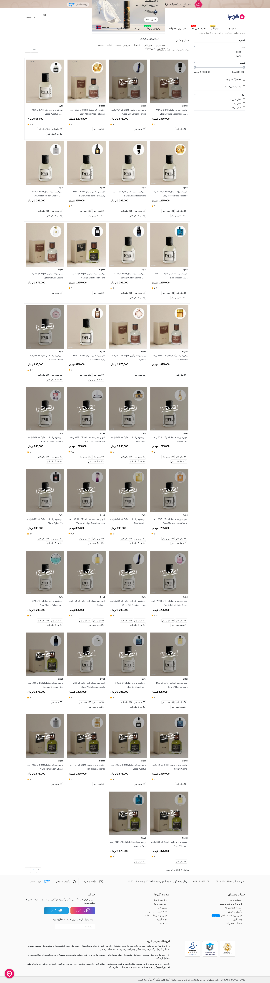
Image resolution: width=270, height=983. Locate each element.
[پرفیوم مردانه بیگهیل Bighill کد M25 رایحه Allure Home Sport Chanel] (45, 736)
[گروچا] (228, 17)
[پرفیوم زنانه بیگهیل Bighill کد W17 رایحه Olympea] (128, 327)
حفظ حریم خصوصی (158, 911)
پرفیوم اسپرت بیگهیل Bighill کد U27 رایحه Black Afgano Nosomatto (172, 112)
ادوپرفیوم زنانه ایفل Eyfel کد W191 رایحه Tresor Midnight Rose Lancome (87, 521)
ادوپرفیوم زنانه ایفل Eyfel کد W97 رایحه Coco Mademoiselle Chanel (170, 521)
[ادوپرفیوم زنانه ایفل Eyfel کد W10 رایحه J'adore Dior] (169, 408)
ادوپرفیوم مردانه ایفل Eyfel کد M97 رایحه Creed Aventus (47, 112)
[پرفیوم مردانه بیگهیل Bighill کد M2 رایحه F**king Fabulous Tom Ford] (86, 245)
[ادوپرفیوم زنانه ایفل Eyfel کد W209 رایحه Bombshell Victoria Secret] (169, 572)
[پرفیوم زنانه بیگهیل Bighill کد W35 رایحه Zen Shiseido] (169, 327)
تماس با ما (162, 907)
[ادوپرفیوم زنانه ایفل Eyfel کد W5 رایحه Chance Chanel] (45, 327)
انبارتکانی (214, 28)
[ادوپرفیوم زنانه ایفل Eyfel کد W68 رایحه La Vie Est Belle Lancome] (45, 408)
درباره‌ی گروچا (160, 900)
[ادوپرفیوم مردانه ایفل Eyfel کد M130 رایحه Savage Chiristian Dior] (128, 245)
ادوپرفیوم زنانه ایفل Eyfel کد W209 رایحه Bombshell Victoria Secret (169, 603)
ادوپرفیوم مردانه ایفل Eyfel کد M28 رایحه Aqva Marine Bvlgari (47, 603)
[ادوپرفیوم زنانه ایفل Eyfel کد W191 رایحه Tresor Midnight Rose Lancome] (86, 490)
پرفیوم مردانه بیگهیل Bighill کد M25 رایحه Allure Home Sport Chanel (45, 767)
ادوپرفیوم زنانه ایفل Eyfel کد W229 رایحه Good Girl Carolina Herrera (128, 603)
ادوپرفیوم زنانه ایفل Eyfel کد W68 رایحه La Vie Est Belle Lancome (45, 439)
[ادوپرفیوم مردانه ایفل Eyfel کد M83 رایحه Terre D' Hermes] (169, 654)
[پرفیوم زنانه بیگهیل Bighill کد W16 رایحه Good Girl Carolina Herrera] (128, 81)
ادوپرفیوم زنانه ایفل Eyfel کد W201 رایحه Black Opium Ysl (45, 521)
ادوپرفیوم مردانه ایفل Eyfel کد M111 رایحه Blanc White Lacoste (89, 685)
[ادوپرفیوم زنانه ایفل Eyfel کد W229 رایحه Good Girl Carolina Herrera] (128, 572)
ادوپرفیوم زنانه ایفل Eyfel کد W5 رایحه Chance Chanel (46, 357)
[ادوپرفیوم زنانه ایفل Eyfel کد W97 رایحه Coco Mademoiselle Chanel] (169, 490)
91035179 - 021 (201, 881)
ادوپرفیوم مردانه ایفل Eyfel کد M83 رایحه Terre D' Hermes (172, 685)
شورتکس (147, 45)
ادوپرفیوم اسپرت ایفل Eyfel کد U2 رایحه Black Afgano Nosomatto (128, 194)
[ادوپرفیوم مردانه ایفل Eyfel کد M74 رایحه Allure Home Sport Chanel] (45, 163)
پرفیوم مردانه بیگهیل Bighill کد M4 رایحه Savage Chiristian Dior (45, 685)
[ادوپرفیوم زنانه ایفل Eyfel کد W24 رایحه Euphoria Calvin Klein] (86, 408)
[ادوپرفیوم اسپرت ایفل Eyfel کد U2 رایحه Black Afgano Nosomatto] (128, 163)
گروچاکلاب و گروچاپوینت (231, 904)
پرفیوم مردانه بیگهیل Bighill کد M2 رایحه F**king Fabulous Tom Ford (87, 276)
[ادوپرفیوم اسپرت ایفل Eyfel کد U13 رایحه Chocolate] (86, 327)
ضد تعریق (160, 45)
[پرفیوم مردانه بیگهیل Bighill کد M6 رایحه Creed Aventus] (128, 736)
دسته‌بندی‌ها (232, 28)
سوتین (161, 48)
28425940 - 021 (224, 881)
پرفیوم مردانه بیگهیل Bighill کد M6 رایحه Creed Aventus (128, 767)
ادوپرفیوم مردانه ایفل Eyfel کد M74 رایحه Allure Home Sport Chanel (47, 194)
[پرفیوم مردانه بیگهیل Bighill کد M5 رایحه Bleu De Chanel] (169, 736)
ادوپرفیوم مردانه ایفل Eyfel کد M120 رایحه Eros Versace (171, 276)
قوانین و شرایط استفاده (156, 915)
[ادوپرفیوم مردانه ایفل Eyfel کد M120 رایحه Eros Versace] (169, 245)
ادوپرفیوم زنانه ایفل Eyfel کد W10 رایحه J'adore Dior (170, 439)
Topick (136, 45)
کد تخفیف (162, 923)
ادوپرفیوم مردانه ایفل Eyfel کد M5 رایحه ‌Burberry (87, 603)
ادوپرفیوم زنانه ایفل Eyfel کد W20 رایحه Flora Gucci (128, 439)
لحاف (109, 45)
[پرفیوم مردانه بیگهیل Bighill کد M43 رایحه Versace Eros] (128, 813)
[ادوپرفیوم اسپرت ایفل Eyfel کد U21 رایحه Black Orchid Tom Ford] (86, 163)
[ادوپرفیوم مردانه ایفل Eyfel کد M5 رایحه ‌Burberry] (86, 572)
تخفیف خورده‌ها (198, 28)
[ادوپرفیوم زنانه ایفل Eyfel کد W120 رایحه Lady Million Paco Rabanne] (169, 163)
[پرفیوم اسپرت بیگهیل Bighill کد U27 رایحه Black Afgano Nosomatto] (169, 81)
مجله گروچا (122, 28)
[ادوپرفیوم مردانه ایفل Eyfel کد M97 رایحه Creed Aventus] (45, 81)
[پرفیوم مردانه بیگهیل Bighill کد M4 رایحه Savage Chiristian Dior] (45, 654)
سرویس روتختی (122, 45)
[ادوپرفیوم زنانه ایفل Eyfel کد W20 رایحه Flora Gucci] (128, 408)
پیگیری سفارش (235, 911)
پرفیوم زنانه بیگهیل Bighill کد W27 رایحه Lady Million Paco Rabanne (87, 112)
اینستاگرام (80, 910)
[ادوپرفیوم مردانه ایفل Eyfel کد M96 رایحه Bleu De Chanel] (128, 654)
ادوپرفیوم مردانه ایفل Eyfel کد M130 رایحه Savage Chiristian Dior (130, 276)
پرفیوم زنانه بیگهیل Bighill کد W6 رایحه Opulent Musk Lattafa (46, 276)
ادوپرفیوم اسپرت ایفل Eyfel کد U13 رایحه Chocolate (89, 357)
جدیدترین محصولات (178, 28)
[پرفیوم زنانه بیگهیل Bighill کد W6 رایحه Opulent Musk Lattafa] (45, 245)
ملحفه (100, 45)
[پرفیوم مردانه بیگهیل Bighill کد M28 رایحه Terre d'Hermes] (169, 813)
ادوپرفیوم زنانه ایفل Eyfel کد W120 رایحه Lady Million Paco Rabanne (169, 194)
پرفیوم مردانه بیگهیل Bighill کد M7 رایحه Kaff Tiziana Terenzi (87, 767)
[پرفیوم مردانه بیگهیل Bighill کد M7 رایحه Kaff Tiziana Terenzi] (86, 736)
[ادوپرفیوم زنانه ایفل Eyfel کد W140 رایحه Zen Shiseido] (128, 490)
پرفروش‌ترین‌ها (153, 28)
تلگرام (54, 910)
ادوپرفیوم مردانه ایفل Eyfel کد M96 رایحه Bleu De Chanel (130, 685)
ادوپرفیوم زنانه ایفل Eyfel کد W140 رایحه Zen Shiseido (128, 521)
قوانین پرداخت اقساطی (227, 915)
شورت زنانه (149, 48)
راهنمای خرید (236, 900)
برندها (137, 28)
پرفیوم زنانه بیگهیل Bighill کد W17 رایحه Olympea (128, 357)
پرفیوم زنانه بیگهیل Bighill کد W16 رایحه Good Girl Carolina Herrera (128, 112)
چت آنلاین (237, 919)
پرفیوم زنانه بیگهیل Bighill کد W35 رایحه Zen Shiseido (170, 357)
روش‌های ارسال (160, 904)
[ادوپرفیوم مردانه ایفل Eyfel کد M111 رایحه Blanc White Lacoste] (86, 654)
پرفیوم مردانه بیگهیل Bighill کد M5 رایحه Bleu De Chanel (170, 767)
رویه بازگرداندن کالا (233, 907)
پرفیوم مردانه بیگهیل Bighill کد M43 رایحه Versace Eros (128, 844)
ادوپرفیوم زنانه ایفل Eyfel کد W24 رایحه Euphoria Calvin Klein (87, 439)
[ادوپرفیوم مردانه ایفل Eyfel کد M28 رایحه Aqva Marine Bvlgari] (45, 572)
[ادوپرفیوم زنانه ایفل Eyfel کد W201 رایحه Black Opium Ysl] (45, 490)
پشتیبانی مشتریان (234, 923)
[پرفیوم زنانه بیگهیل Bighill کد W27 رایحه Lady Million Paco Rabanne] (87, 81)
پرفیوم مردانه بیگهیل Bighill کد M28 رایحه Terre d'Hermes (169, 844)
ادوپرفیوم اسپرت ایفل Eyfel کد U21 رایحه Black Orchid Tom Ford (89, 194)
